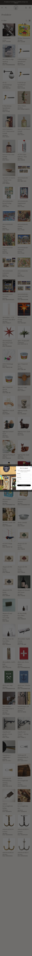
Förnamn (18, 473)
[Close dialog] (31, 467)
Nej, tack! (24, 487)
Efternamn (19, 477)
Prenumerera (24, 485)
